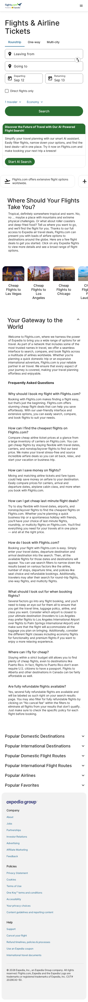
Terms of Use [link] (14, 886)
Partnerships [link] (14, 830)
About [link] (10, 817)
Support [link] (11, 928)
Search (44, 111)
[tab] (15, 42)
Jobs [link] (9, 823)
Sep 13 (59, 80)
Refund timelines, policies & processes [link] (28, 942)
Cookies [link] (11, 879)
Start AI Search (20, 162)
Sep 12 (19, 80)
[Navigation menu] (81, 6)
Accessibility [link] (14, 899)
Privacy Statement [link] (17, 873)
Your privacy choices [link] (18, 905)
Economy (33, 102)
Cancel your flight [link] (17, 935)
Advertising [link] (13, 843)
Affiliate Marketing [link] (17, 849)
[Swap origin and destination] (77, 60)
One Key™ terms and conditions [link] (24, 892)
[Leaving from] (44, 54)
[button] (44, 323)
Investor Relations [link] (17, 836)
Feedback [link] (12, 856)
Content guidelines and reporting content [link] (30, 912)
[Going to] (44, 66)
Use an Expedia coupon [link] (20, 948)
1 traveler (11, 102)
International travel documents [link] (24, 955)
